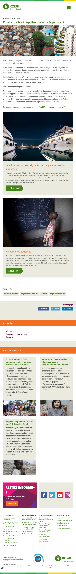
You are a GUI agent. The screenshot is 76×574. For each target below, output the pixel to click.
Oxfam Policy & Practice (10, 536)
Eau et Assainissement (29, 525)
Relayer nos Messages (63, 528)
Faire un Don (60, 518)
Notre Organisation (9, 526)
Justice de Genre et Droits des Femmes (27, 532)
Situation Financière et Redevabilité (10, 532)
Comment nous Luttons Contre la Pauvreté (10, 523)
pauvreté (44, 294)
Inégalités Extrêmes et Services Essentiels (28, 528)
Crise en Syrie (43, 539)
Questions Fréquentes (10, 542)
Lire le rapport (14, 188)
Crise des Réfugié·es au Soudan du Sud (46, 531)
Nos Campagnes (16, 18)
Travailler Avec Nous (63, 523)
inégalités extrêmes (11, 294)
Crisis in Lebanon (44, 537)
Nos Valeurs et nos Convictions (9, 519)
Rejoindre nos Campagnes (65, 520)
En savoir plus (13, 271)
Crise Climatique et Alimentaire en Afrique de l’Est (46, 519)
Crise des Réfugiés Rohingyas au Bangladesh (44, 525)
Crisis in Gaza (43, 534)
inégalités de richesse (57, 294)
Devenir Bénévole (62, 525)
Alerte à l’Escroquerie (9, 545)
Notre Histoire (7, 529)
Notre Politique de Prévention (8, 539)
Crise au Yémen (44, 542)
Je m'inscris (10, 503)
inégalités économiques (29, 294)
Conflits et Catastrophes (29, 522)
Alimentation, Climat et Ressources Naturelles (29, 519)
